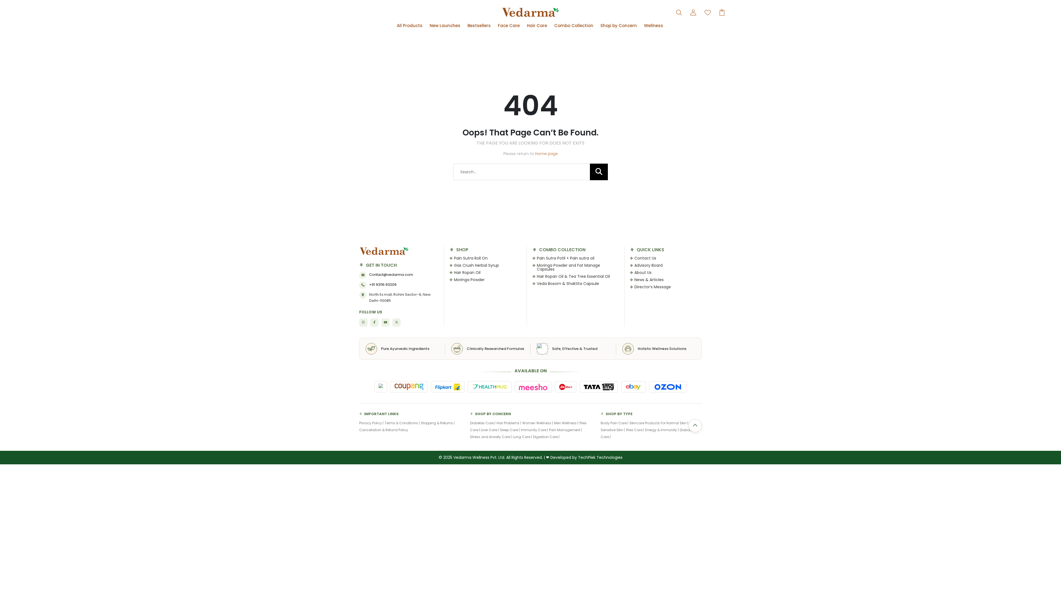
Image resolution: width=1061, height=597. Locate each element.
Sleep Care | (510, 430)
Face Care (509, 25)
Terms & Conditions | (402, 423)
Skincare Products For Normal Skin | (658, 423)
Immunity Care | (534, 430)
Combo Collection (573, 25)
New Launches (445, 25)
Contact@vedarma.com (391, 274)
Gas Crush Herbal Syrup (476, 265)
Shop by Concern (618, 25)
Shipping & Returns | (438, 423)
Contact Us (645, 258)
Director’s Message (652, 287)
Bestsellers (479, 25)
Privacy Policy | (371, 423)
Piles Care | (635, 430)
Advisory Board (648, 265)
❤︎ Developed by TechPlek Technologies (584, 457)
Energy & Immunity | (662, 430)
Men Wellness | (566, 423)
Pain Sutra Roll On (471, 258)
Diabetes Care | (482, 423)
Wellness (653, 25)
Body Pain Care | (614, 423)
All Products (409, 25)
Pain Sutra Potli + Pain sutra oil (565, 258)
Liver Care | (490, 430)
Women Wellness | (537, 423)
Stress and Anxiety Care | (491, 436)
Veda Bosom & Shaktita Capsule (568, 284)
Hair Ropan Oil (467, 272)
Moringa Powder (469, 280)
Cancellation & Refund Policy (383, 430)
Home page (546, 153)
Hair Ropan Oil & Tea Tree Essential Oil (573, 276)
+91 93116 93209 (382, 284)
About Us (643, 272)
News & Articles (649, 280)
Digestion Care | (546, 436)
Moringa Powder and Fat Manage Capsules (568, 267)
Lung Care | (522, 436)
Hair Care (537, 25)
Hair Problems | (509, 423)
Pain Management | (565, 430)
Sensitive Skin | (613, 430)
